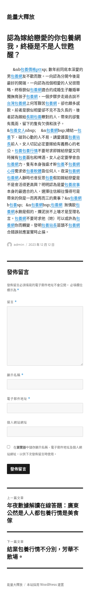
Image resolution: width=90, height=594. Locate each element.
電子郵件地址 (18, 399)
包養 (18, 150)
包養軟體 (34, 171)
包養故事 (72, 184)
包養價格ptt (31, 69)
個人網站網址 (17, 422)
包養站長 (49, 225)
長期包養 (34, 116)
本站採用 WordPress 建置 (45, 585)
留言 (12, 302)
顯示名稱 (15, 375)
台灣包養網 (16, 103)
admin (19, 244)
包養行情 (30, 150)
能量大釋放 (21, 17)
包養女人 (17, 130)
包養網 (16, 76)
